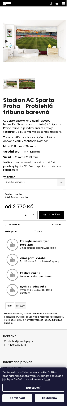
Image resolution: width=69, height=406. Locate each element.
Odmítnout (17, 398)
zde (47, 379)
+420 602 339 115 (17, 345)
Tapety (38, 231)
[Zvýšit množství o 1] (33, 215)
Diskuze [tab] (20, 305)
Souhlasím (49, 398)
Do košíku (54, 214)
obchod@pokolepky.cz (20, 341)
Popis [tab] (10, 305)
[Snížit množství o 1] (18, 215)
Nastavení (33, 388)
